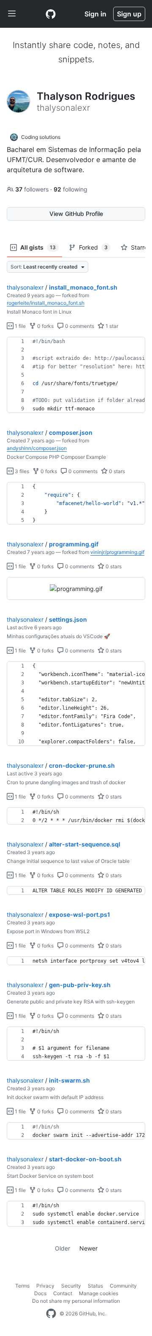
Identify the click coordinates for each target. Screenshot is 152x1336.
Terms (22, 1286)
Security (71, 1286)
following (70, 189)
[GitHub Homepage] (51, 1313)
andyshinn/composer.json (37, 448)
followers (32, 189)
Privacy (45, 1286)
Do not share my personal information (76, 1301)
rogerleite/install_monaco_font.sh (45, 303)
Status (95, 1286)
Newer (88, 1248)
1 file (20, 326)
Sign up (129, 14)
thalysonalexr (25, 287)
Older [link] (62, 1248)
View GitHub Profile (76, 213)
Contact (62, 1293)
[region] (76, 375)
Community (123, 1286)
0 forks (45, 326)
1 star (111, 326)
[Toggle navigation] (12, 13)
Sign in (95, 14)
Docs (40, 1293)
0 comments (79, 326)
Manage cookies (98, 1293)
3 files (21, 471)
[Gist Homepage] (51, 14)
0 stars (116, 471)
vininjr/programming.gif (117, 552)
